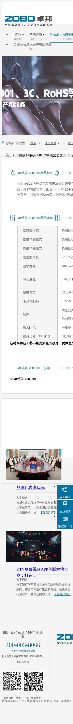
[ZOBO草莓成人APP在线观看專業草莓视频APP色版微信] (12, 681)
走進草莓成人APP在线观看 (32, 47)
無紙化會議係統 (30, 487)
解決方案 (35, 37)
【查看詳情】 (48, 512)
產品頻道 (50, 143)
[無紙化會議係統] (38, 464)
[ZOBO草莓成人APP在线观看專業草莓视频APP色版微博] (33, 681)
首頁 (17, 37)
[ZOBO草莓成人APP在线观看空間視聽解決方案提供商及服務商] (28, 24)
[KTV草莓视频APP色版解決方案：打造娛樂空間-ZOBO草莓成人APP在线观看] (38, 546)
